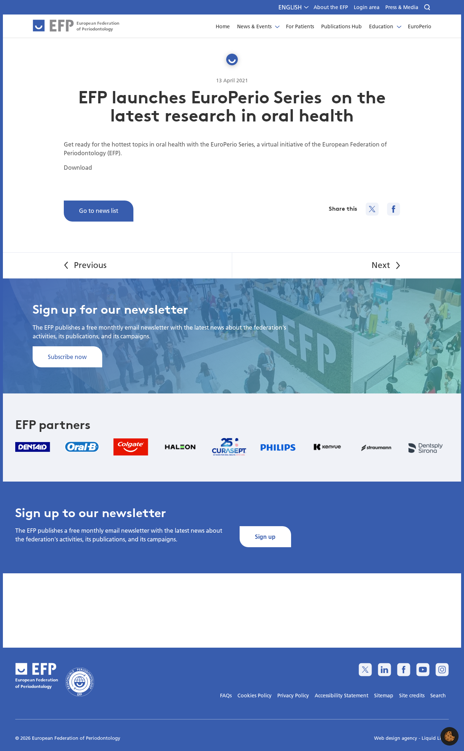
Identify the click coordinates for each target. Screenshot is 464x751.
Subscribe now (67, 356)
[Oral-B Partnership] (82, 447)
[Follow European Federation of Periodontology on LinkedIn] (384, 669)
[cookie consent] (449, 736)
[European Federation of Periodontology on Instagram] (442, 669)
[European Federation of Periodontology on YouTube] (423, 669)
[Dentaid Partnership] (32, 446)
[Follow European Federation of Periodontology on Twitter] (365, 669)
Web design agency (396, 738)
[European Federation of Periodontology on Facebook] (403, 669)
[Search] (427, 7)
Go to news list (98, 210)
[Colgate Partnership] (130, 446)
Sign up (265, 536)
